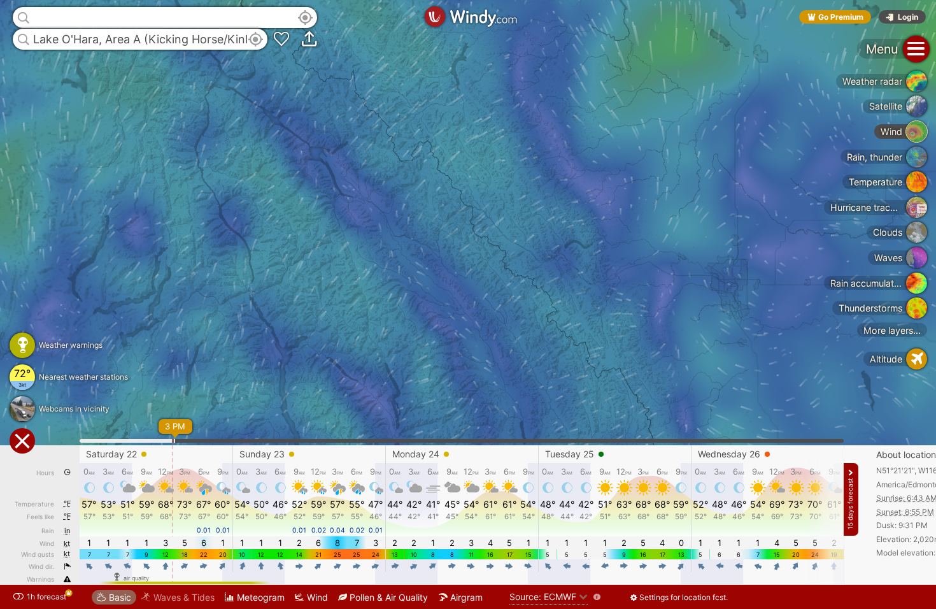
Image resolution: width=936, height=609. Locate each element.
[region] (468, 304)
